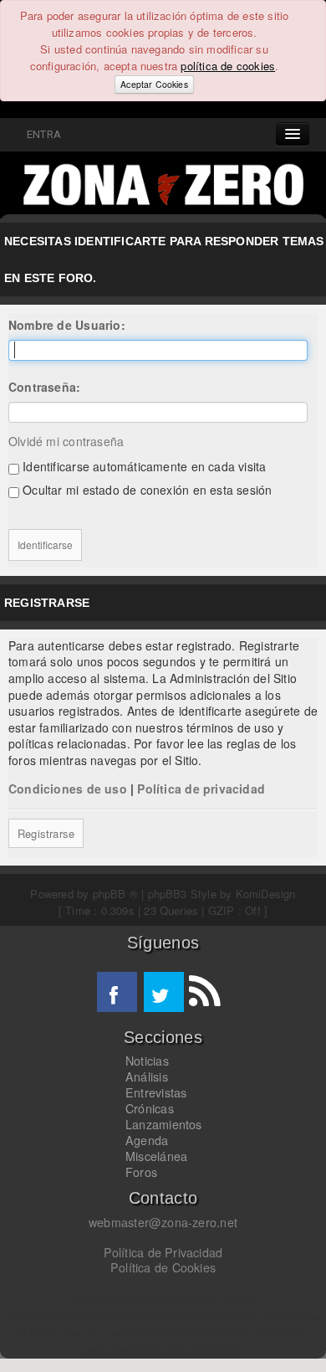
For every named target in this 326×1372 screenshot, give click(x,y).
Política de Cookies (163, 1267)
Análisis (146, 1076)
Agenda (146, 1140)
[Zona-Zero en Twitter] (164, 992)
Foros (141, 1172)
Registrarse (46, 833)
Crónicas (149, 1108)
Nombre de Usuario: (66, 324)
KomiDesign (266, 894)
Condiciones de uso (67, 788)
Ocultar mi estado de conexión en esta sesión (145, 489)
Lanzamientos (163, 1124)
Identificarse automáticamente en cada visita (142, 466)
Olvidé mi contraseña (66, 441)
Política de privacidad (201, 788)
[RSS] (204, 992)
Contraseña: (44, 386)
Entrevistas (155, 1092)
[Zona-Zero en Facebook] (117, 992)
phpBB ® (115, 894)
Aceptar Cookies (153, 84)
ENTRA (41, 134)
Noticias (147, 1060)
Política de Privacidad (163, 1252)
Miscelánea (156, 1156)
